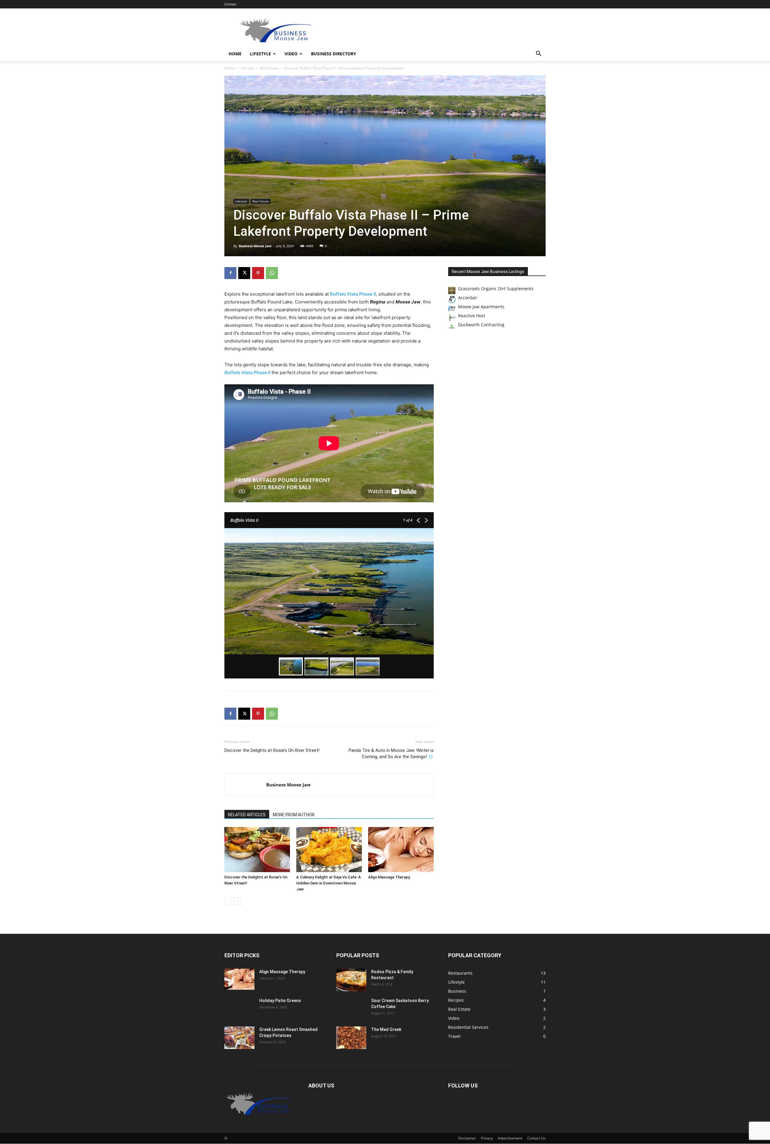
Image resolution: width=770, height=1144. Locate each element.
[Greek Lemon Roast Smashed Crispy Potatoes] (239, 1037)
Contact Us (536, 1138)
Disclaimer (467, 1138)
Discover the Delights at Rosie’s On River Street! (271, 750)
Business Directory (333, 54)
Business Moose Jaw (255, 246)
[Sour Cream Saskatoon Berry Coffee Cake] (351, 1008)
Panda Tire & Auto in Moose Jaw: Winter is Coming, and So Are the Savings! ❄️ (391, 753)
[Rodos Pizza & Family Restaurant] (351, 980)
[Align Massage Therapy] (401, 849)
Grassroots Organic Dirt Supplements (496, 288)
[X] (244, 273)
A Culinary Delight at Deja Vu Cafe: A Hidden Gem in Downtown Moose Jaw (328, 883)
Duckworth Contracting (481, 325)
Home (235, 54)
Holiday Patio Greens (280, 1000)
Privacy (487, 1138)
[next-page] (238, 901)
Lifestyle (260, 54)
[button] (538, 54)
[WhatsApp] (272, 273)
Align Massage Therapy (389, 877)
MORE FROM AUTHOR (294, 814)
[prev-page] (228, 901)
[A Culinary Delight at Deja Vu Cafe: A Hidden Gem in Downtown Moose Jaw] (329, 849)
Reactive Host (471, 315)
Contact (230, 4)
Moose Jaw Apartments (481, 306)
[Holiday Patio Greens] (232, 1008)
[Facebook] (230, 273)
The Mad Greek (386, 1029)
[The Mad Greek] (351, 1037)
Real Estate (269, 68)
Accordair (467, 297)
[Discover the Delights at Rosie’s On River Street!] (257, 849)
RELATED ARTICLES (247, 814)
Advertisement (510, 1138)
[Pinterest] (258, 273)
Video (291, 54)
